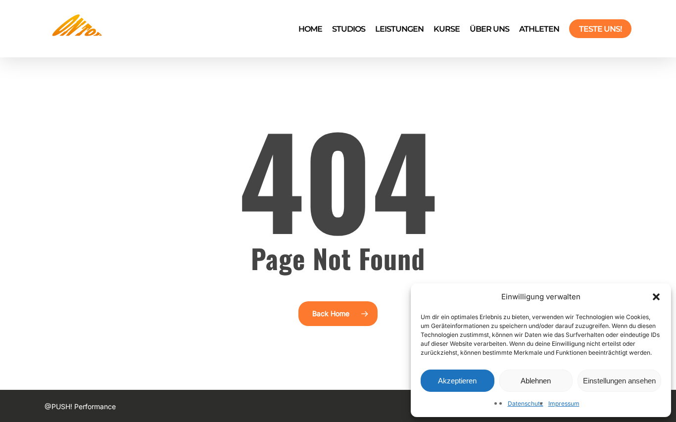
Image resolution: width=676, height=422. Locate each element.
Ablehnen (536, 380)
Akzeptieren (457, 380)
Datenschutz (525, 403)
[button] (656, 297)
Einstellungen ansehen (619, 380)
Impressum (563, 403)
